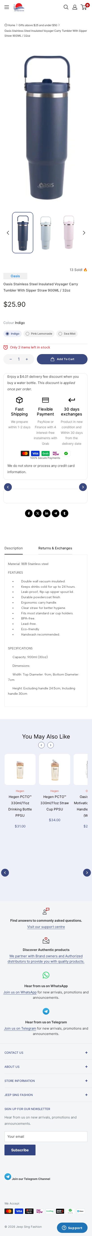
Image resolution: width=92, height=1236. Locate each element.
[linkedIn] (46, 513)
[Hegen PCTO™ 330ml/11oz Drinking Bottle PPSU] (20, 771)
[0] (84, 7)
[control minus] (9, 359)
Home (11, 25)
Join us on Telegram (20, 1028)
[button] (22, 232)
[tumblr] (64, 513)
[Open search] (66, 7)
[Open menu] (6, 7)
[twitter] (38, 513)
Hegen (20, 791)
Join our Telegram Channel (30, 1179)
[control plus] (28, 359)
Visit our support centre (46, 927)
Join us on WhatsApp (20, 992)
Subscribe (20, 1150)
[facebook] (29, 513)
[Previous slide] (41, 745)
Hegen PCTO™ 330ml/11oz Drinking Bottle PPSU (20, 806)
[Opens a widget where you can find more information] (72, 1228)
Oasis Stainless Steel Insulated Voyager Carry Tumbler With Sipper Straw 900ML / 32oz (45, 33)
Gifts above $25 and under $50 (38, 25)
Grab (45, 443)
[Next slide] (83, 232)
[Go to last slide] (8, 232)
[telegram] (55, 513)
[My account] (75, 7)
